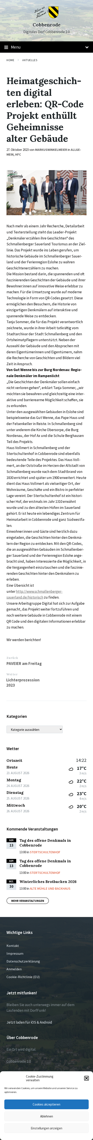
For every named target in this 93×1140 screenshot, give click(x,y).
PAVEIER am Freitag (24, 663)
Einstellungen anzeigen (46, 1128)
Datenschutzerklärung (23, 961)
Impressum (14, 953)
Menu (16, 47)
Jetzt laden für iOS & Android (29, 1022)
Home (10, 60)
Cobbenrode (47, 25)
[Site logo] (47, 17)
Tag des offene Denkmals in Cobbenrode (45, 842)
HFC (18, 154)
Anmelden (14, 969)
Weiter (12, 674)
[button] (86, 1078)
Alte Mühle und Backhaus (50, 888)
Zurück (12, 658)
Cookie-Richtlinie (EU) (23, 977)
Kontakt (12, 945)
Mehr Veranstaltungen (27, 900)
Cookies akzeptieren (46, 1104)
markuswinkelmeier (51, 150)
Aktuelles (29, 60)
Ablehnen (46, 1116)
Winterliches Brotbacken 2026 (48, 881)
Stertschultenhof (45, 852)
